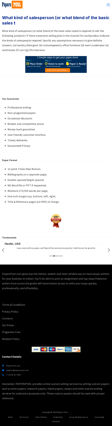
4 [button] (56, 256)
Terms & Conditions (13, 304)
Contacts (7, 318)
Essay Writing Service (79, 417)
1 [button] (50, 256)
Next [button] (109, 250)
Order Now (58, 417)
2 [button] (52, 256)
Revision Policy (11, 339)
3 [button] (54, 256)
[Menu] (108, 5)
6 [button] (60, 256)
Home (10, 417)
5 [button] (58, 256)
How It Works (41, 417)
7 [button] (61, 256)
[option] (56, 246)
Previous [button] (3, 250)
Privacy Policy (10, 311)
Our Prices (8, 325)
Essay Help (99, 417)
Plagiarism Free (11, 332)
